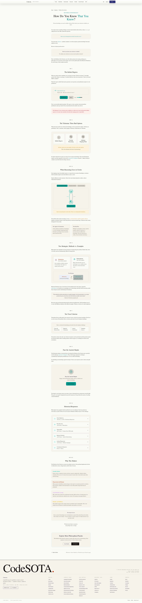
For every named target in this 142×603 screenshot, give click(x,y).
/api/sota (96, 579)
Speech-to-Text (81, 584)
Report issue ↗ (97, 588)
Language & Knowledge (68, 579)
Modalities (60, 1)
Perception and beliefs (72, 185)
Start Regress (63, 97)
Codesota (29, 1)
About (126, 579)
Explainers (56, 10)
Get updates (127, 588)
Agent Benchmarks (82, 592)
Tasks (56, 1)
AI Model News (112, 584)
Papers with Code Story (114, 588)
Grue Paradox (66, 543)
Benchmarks (66, 1)
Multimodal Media (67, 584)
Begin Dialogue (71, 383)
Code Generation (82, 590)
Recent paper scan (113, 586)
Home (52, 10)
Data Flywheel (112, 592)
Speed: (75, 97)
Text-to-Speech (82, 586)
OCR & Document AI (82, 579)
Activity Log (96, 590)
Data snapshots (97, 584)
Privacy (126, 590)
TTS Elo (112, 1)
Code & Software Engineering (68, 586)
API (103, 1)
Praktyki (126, 584)
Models (75, 1)
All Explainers (75, 543)
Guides (111, 579)
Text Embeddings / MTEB (83, 588)
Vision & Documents (67, 581)
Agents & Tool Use (67, 588)
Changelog (96, 592)
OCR (86, 1)
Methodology (50, 592)
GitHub (96, 586)
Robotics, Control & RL (67, 592)
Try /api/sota (14, 587)
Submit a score (7, 587)
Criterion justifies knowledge (62, 185)
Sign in (107, 1)
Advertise (126, 581)
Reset (71, 97)
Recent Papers (81, 1)
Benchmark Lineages (51, 590)
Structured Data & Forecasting (68, 590)
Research (71, 1)
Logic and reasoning (81, 185)
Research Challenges (113, 590)
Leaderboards (50, 588)
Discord (126, 586)
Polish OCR (81, 581)
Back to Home (55, 552)
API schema (96, 581)
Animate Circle (71, 206)
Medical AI (81, 595)
